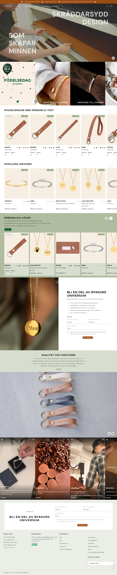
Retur (90, 549)
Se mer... (3, 497)
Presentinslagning (65, 549)
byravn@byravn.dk (9, 545)
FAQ (61, 540)
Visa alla (58, 369)
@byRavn (75, 488)
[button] (19, 6)
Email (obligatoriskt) (72, 325)
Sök (61, 537)
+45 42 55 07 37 (9, 547)
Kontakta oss (64, 543)
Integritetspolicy (93, 546)
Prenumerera (88, 337)
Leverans (63, 546)
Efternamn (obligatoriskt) (94, 319)
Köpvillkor (91, 543)
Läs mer (69, 316)
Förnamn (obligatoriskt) (72, 319)
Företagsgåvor (93, 540)
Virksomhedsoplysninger (96, 552)
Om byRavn (91, 537)
